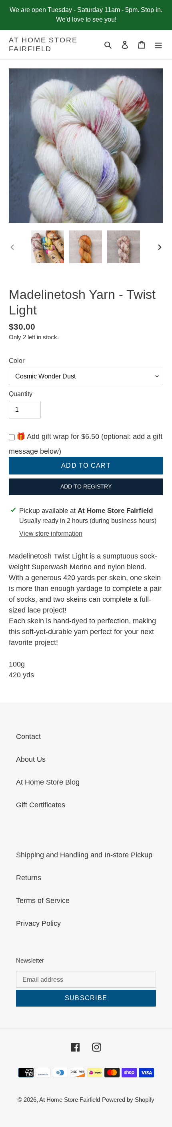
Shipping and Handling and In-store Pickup (84, 855)
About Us (31, 759)
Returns (28, 878)
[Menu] (158, 44)
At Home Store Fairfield (43, 44)
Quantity (20, 393)
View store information (50, 533)
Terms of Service (43, 901)
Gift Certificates (40, 805)
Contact (28, 737)
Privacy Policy (38, 923)
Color (16, 360)
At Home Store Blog (48, 782)
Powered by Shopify (128, 1099)
